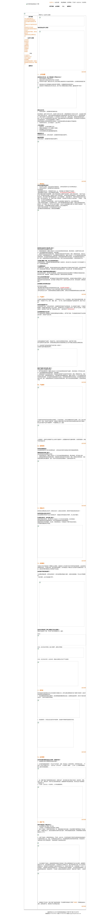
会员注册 (57, 2)
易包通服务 (63, 2)
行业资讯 (84, 2)
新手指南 (52, 6)
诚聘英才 (69, 6)
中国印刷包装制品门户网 (31, 11)
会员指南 (57, 6)
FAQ (63, 6)
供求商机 (69, 2)
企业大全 (79, 2)
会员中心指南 (31, 38)
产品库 (74, 2)
